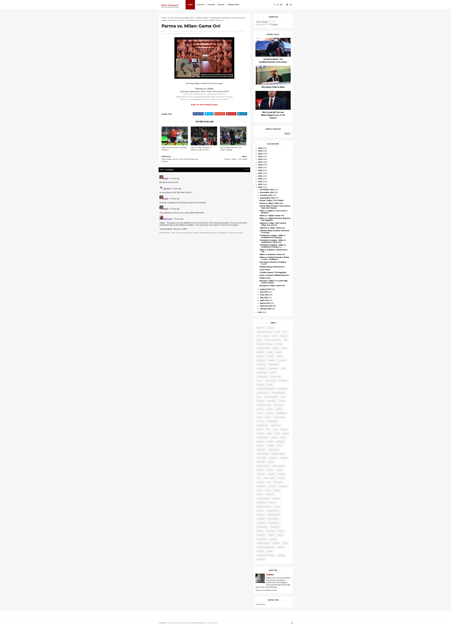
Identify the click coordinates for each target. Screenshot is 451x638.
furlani (269, 409)
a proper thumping (264, 344)
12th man (260, 328)
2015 (260, 179)
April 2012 (264, 300)
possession (278, 482)
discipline (282, 389)
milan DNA (261, 450)
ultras (285, 543)
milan (280, 446)
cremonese (270, 381)
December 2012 (267, 190)
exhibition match (271, 397)
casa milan (261, 364)
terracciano (270, 531)
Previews (211, 5)
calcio (279, 356)
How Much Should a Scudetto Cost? (273, 263)
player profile (269, 478)
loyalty (274, 437)
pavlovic (271, 474)
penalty (281, 474)
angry (284, 348)
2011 (260, 312)
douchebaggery (278, 393)
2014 (260, 182)
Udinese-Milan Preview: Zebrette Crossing (274, 232)
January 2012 (266, 309)
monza (270, 462)
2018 (260, 170)
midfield (271, 446)
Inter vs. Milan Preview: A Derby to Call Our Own (201, 148)
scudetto (260, 519)
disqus (246, 169)
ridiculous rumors (264, 506)
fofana (282, 401)
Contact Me (260, 604)
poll (268, 482)
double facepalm (202, 18)
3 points (270, 328)
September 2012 (267, 198)
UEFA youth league (272, 340)
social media (273, 519)
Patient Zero (265, 278)
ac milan (170, 18)
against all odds (263, 348)
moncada (260, 462)
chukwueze (273, 368)
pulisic (259, 490)
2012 (260, 187)
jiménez (284, 429)
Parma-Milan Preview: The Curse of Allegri (230, 148)
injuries (259, 429)
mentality (280, 441)
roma (277, 506)
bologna (260, 356)
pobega (281, 478)
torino (280, 535)
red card (270, 494)
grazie (259, 417)
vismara (260, 551)
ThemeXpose (170, 623)
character (261, 368)
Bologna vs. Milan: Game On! (272, 286)
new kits (260, 470)
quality (276, 490)
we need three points (193, 20)
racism (260, 494)
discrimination (262, 393)
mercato (260, 446)
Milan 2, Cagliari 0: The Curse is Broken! (273, 212)
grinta (268, 417)
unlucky (281, 547)
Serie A (283, 336)
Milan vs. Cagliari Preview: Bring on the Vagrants (275, 219)
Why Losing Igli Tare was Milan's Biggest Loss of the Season (273, 115)
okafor (279, 470)
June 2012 (264, 295)
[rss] (274, 4)
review (272, 502)
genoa (259, 413)
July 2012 (264, 292)
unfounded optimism (265, 547)
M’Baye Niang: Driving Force (272, 267)
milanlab (283, 458)
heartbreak (272, 421)
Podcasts (200, 5)
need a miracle (278, 466)
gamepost (226, 18)
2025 (260, 151)
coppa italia (275, 376)
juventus (260, 433)
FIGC (285, 332)
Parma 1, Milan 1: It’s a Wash (272, 200)
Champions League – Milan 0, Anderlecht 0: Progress (273, 236)
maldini (270, 441)
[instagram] (281, 4)
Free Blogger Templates (185, 623)
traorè (181, 20)
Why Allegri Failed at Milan (273, 87)
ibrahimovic (275, 425)
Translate (274, 25)
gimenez (269, 413)
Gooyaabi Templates (211, 623)
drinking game (215, 18)
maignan (260, 441)
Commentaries (233, 5)
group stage (279, 417)
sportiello (261, 523)
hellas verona (262, 425)
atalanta (260, 352)
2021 (260, 162)
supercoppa (262, 527)
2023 (260, 156)
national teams (263, 466)
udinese (276, 543)
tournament (261, 539)
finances (260, 401)
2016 (260, 176)
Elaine (271, 575)
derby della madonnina (266, 389)
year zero (261, 559)
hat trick (260, 421)
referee (276, 498)
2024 (260, 154)
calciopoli (261, 360)
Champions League (264, 332)
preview (272, 486)
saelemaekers (273, 511)
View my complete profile (266, 590)
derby (270, 385)
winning (281, 555)
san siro (260, 515)
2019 (260, 168)
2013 (260, 184)
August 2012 (266, 289)
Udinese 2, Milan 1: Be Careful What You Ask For (273, 224)
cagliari (270, 356)
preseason (261, 486)
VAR (285, 340)
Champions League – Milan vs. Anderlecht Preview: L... (273, 246)
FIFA (277, 332)
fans (283, 397)
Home (190, 5)
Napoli (266, 336)
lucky (283, 437)
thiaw (281, 531)
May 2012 (264, 298)
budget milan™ (189, 18)
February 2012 (266, 306)
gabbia (279, 409)
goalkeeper (281, 413)
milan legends (262, 454)
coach (273, 372)
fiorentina (272, 401)
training (273, 539)
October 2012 (266, 195)
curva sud (283, 381)
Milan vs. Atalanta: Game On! (272, 254)
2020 (260, 165)
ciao (283, 368)
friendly (260, 409)
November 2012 (267, 192)
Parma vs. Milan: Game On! (271, 203)
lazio (270, 433)
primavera (283, 486)
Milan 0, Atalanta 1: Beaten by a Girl (274, 251)
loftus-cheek (262, 437)
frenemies (278, 405)
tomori (271, 535)
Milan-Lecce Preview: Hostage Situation (174, 148)
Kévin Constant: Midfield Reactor (274, 275)
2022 (260, 159)
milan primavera (278, 454)
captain (272, 360)
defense (260, 385)
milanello (273, 458)
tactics (259, 531)
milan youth (261, 458)
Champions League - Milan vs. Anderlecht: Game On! (273, 241)
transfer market (263, 543)
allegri (275, 348)
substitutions (273, 523)
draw (259, 397)
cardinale (282, 360)
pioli (258, 478)
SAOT (274, 336)
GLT (258, 336)
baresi (278, 352)
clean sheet (262, 372)
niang (170, 20)
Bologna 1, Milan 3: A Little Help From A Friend (274, 282)
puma (268, 490)
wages (269, 551)
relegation (261, 502)
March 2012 (265, 303)
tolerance (261, 535)
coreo (259, 381)
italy (275, 429)
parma (175, 20)
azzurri (269, 352)
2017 (260, 173)
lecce (285, 433)
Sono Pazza (265, 270)
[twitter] (278, 4)
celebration (273, 364)
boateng (178, 18)
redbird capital (263, 498)
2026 (260, 148)
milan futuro (273, 450)
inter (268, 429)
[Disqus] (204, 203)
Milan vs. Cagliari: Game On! (272, 216)
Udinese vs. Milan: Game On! (272, 228)
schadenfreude (273, 515)
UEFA (259, 340)
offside (270, 470)
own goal (261, 474)
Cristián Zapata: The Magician (273, 272)
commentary (262, 376)
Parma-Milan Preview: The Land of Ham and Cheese (275, 207)
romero (260, 511)
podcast (260, 482)
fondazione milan (264, 405)
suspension (275, 527)
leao (277, 433)
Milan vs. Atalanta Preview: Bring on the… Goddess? (274, 258)
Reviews (221, 5)
